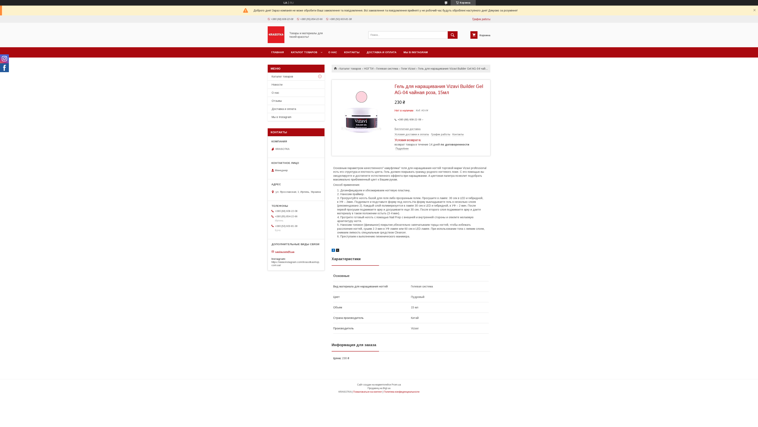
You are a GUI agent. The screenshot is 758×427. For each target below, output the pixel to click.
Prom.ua (396, 384)
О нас (332, 52)
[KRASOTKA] (276, 42)
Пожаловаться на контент (367, 391)
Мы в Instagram (415, 52)
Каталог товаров (304, 52)
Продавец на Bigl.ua (379, 388)
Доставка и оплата (381, 52)
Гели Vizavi (408, 68)
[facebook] (333, 250)
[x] (337, 250)
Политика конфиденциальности (401, 391)
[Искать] (453, 35)
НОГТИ (368, 68)
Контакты (351, 52)
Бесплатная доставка (407, 129)
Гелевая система (387, 68)
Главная (277, 52)
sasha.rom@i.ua (284, 251)
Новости (277, 84)
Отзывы (277, 100)
